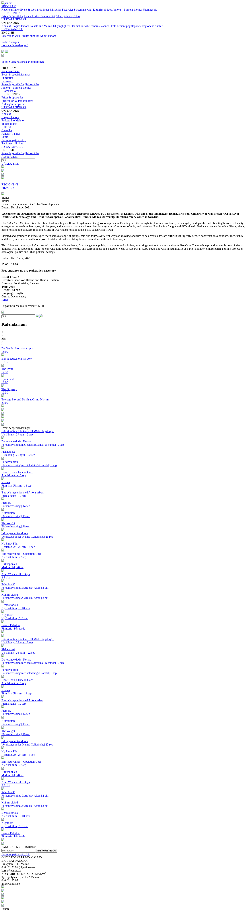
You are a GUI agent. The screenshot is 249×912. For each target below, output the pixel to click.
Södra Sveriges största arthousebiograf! (14, 43)
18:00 (4, 382)
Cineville (84, 26)
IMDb (5, 299)
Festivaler (67, 9)
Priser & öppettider (12, 16)
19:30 (4, 392)
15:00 (4, 351)
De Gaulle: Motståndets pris (17, 348)
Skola (113, 26)
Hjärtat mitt (7, 379)
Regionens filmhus (152, 26)
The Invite (7, 368)
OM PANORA (13, 127)
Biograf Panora (20, 26)
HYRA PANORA (12, 29)
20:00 (4, 402)
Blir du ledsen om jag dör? (16, 358)
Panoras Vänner (99, 26)
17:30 (4, 372)
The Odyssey (9, 389)
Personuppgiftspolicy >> (15, 854)
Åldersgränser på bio (68, 16)
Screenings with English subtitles (93, 9)
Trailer (5, 197)
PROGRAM (8, 6)
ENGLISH (20, 153)
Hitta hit (74, 26)
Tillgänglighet (61, 26)
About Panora (48, 35)
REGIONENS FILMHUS (9, 186)
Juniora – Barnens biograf (127, 9)
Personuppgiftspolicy (129, 26)
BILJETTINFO (10, 12)
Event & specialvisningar (34, 9)
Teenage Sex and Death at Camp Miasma (25, 399)
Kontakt (6, 26)
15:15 (4, 361)
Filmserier (55, 9)
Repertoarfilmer (10, 9)
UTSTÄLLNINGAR (13, 19)
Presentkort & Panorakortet (39, 16)
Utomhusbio (150, 9)
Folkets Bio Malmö (41, 26)
